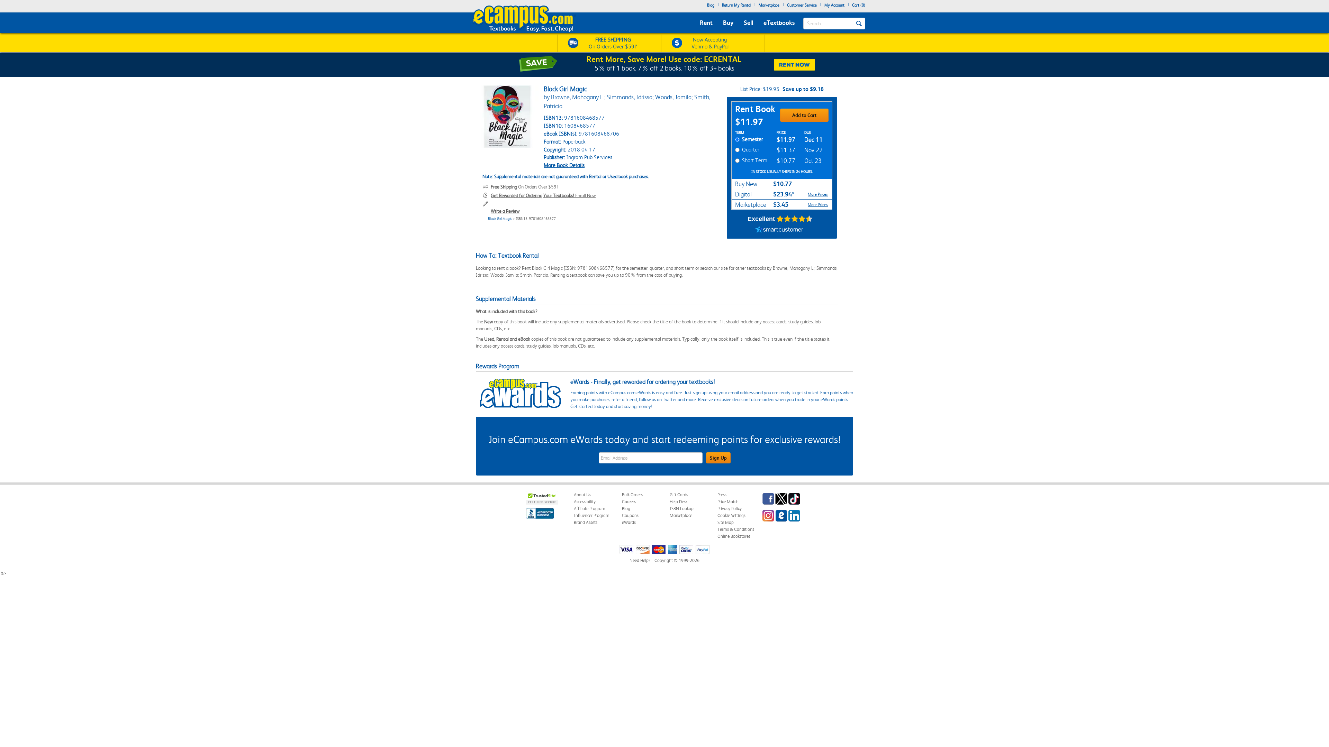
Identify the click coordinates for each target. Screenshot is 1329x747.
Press (721, 494)
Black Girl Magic (500, 218)
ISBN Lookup (682, 508)
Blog (710, 5)
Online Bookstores (733, 536)
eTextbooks (779, 22)
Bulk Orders (632, 494)
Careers (629, 501)
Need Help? (640, 560)
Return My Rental (736, 5)
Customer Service (802, 5)
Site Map (725, 522)
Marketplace (769, 5)
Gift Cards (679, 494)
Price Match (728, 501)
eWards (629, 522)
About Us (582, 494)
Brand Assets (585, 522)
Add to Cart (804, 115)
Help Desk (678, 501)
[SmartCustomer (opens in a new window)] (779, 230)
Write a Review (505, 211)
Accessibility (585, 501)
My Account (834, 5)
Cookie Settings (731, 515)
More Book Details (564, 165)
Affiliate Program (589, 508)
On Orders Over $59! (524, 187)
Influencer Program (591, 515)
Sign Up (718, 458)
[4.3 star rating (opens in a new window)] (795, 218)
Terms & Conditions (735, 529)
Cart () (858, 5)
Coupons (630, 515)
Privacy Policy (729, 508)
